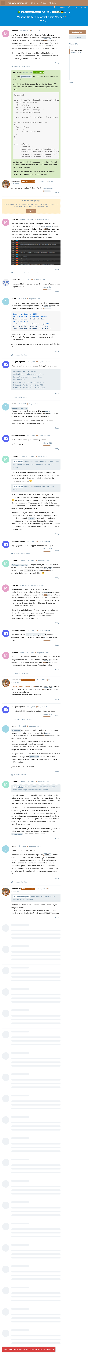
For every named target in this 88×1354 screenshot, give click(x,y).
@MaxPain (16, 730)
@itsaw (31, 518)
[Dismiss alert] (53, 1349)
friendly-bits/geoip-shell (37, 635)
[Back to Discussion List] (3, 3)
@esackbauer (26, 77)
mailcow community (18, 2)
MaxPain (19, 462)
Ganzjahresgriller (21, 408)
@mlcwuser (34, 757)
